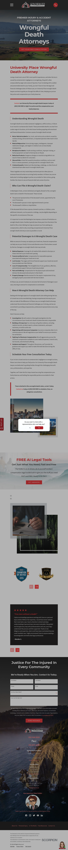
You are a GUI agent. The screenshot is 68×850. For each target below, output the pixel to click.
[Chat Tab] (34, 425)
